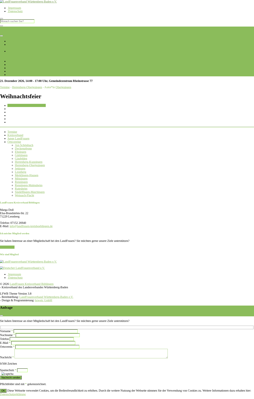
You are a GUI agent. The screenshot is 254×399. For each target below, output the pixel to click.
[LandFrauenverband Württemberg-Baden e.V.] (28, 261)
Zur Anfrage (7, 247)
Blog (10, 67)
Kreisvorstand (15, 47)
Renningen (182, 54)
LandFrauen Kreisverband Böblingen (22, 28)
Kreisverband (15, 135)
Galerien (12, 71)
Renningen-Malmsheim (202, 54)
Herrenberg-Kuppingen (74, 54)
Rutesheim (222, 54)
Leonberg (134, 54)
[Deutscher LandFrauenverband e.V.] (22, 268)
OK (3, 390)
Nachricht (7, 357)
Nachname (7, 335)
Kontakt (12, 74)
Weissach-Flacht (31, 57)
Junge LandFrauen (18, 61)
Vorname (6, 331)
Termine (12, 64)
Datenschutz (15, 11)
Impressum (14, 7)
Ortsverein (7, 346)
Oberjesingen (63, 87)
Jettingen (123, 54)
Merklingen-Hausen (151, 54)
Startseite (12, 41)
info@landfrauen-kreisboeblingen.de (31, 226)
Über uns (12, 44)
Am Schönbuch (24, 145)
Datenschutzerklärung (13, 394)
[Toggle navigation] (1, 35)
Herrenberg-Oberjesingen (103, 54)
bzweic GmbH (43, 300)
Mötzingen (169, 54)
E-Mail (5, 342)
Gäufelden (54, 54)
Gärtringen (42, 54)
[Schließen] (1, 25)
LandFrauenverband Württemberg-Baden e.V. (46, 297)
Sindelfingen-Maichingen (30, 192)
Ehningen (30, 54)
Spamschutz (8, 370)
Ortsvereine (14, 51)
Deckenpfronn (15, 54)
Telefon (4, 338)
